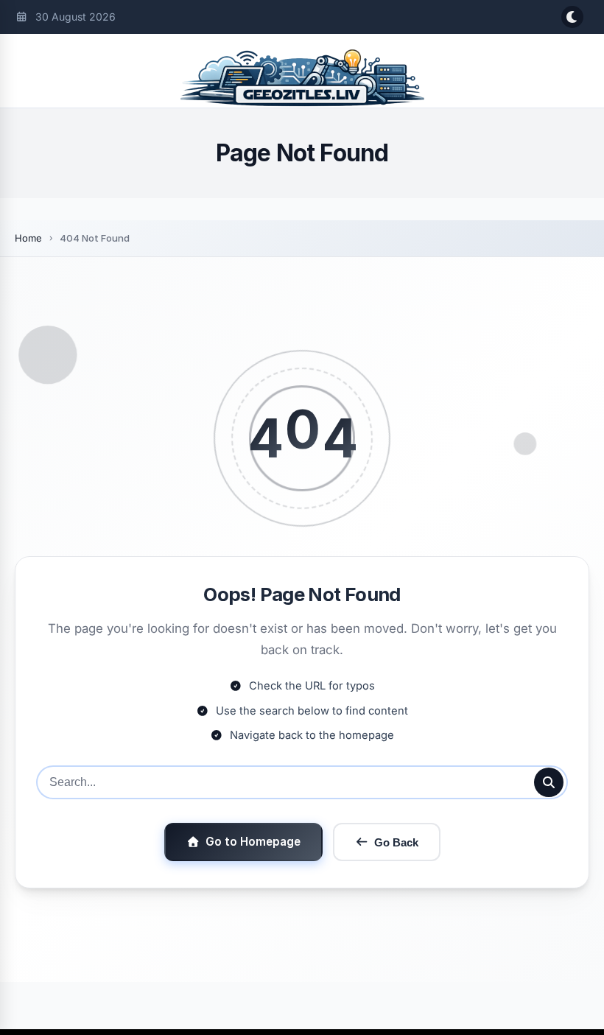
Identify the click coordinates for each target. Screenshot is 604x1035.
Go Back (396, 842)
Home (28, 238)
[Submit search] (548, 782)
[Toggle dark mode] (572, 17)
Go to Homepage (253, 842)
